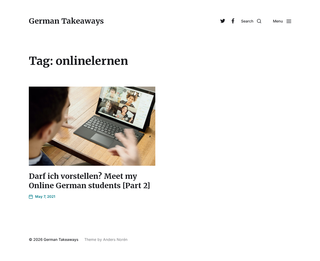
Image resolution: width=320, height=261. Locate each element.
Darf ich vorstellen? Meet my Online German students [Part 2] (89, 181)
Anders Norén (115, 239)
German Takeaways (66, 21)
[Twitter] (222, 21)
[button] (251, 21)
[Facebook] (233, 21)
